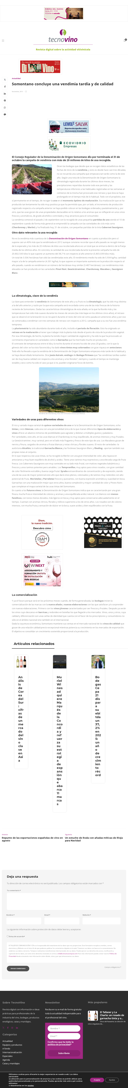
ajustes (31, 1085)
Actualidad (16, 78)
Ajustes (112, 1080)
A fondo (6, 1048)
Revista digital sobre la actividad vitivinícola (63, 49)
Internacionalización (12, 1052)
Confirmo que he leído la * (61, 1043)
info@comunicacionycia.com (68, 954)
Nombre (10, 915)
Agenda (6, 1059)
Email (47, 915)
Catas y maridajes (11, 1063)
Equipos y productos (12, 1044)
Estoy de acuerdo (17, 936)
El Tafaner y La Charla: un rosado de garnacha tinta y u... (112, 1015)
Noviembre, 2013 (17, 91)
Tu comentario (14, 890)
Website (86, 915)
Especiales (7, 1056)
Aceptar (97, 1080)
